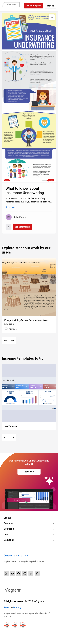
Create (7, 517)
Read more (10, 207)
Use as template (33, 5)
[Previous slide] (5, 340)
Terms (7, 607)
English (7, 561)
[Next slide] (12, 340)
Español (32, 561)
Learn (7, 534)
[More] (52, 17)
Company (9, 539)
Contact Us (9, 555)
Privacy (17, 607)
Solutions (9, 528)
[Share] (8, 227)
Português (23, 561)
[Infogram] (10, 5)
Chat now (23, 555)
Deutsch (14, 561)
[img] (29, 98)
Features (8, 523)
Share (7, 180)
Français (40, 561)
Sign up (50, 5)
